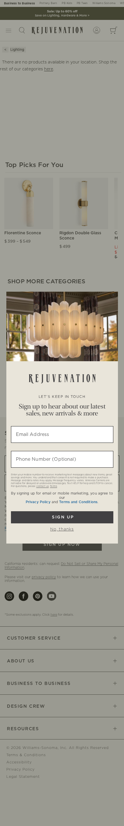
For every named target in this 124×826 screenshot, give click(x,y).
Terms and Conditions (78, 502)
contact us (42, 486)
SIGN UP (62, 517)
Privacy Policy (38, 502)
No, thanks (62, 529)
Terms (53, 486)
